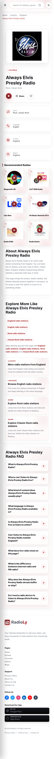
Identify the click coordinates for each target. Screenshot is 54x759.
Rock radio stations (16, 333)
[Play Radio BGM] (14, 230)
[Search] (39, 5)
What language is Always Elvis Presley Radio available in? (23, 509)
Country (13, 15)
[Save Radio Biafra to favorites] (31, 224)
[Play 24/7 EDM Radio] (39, 177)
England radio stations (18, 321)
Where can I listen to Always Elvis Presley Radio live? (22, 478)
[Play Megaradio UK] (14, 177)
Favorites (9, 658)
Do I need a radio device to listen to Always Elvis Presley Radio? (23, 598)
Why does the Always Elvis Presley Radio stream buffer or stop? (22, 582)
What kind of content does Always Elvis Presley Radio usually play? (22, 493)
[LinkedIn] (24, 697)
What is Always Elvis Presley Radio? (23, 465)
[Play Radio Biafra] (39, 230)
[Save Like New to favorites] (5, 198)
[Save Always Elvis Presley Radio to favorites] (31, 96)
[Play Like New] (14, 204)
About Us (9, 679)
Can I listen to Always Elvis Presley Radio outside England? (22, 538)
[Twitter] (12, 697)
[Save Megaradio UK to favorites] (5, 172)
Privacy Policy (11, 676)
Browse (8, 655)
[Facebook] (7, 697)
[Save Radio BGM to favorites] (5, 224)
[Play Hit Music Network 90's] (39, 204)
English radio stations (18, 327)
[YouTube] (30, 697)
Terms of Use (10, 682)
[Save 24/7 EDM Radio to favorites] (31, 172)
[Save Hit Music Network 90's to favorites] (31, 198)
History (8, 661)
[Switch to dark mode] (49, 5)
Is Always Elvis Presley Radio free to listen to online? (23, 523)
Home (4, 15)
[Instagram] (18, 697)
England (23, 15)
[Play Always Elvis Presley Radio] (9, 96)
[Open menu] (5, 5)
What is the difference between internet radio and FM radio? (22, 566)
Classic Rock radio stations (20, 340)
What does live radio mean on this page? (23, 552)
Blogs (7, 665)
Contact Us (9, 685)
